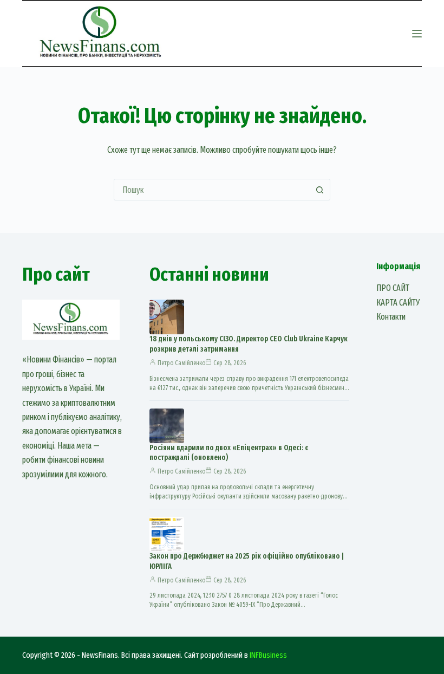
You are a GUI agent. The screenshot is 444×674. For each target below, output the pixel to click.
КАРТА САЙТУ (398, 302)
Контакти (391, 317)
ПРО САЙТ (392, 288)
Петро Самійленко (181, 363)
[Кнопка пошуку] (319, 189)
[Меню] (417, 33)
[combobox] (211, 189)
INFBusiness (268, 655)
